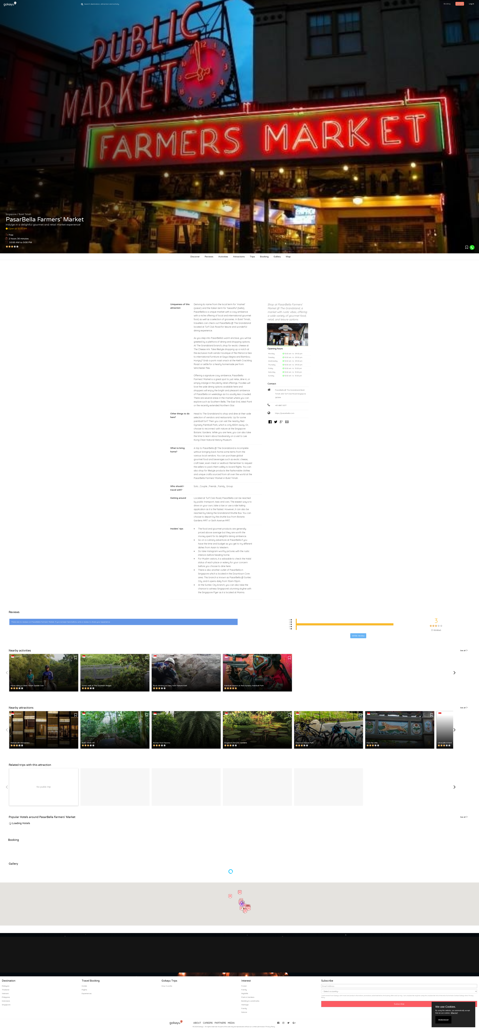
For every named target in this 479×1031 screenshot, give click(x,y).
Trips (252, 256)
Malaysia (5, 986)
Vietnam (5, 993)
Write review (358, 635)
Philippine (6, 997)
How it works (167, 986)
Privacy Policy (270, 1027)
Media (231, 1022)
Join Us (222, 959)
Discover (195, 256)
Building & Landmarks (250, 1001)
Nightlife (244, 993)
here (466, 995)
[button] (244, 905)
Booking (264, 256)
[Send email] (286, 423)
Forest (244, 986)
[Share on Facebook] (270, 423)
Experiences (87, 993)
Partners (220, 1022)
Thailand (5, 990)
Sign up (460, 4)
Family (244, 990)
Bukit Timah (25, 214)
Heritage (244, 1005)
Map (288, 256)
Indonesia (6, 1001)
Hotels (84, 986)
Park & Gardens (247, 997)
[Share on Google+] (281, 423)
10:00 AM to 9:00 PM (20, 242)
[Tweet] (275, 423)
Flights (84, 990)
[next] (454, 672)
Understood (443, 1020)
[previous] (7, 672)
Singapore (11, 214)
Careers (208, 1022)
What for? (454, 1013)
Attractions (239, 256)
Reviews (209, 256)
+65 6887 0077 (280, 405)
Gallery (277, 256)
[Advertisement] (239, 280)
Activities (223, 256)
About (197, 1022)
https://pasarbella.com (284, 413)
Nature (244, 1012)
